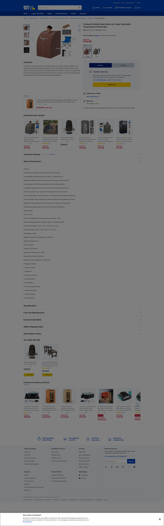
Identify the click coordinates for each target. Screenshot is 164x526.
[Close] (160, 519)
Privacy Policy (27, 522)
